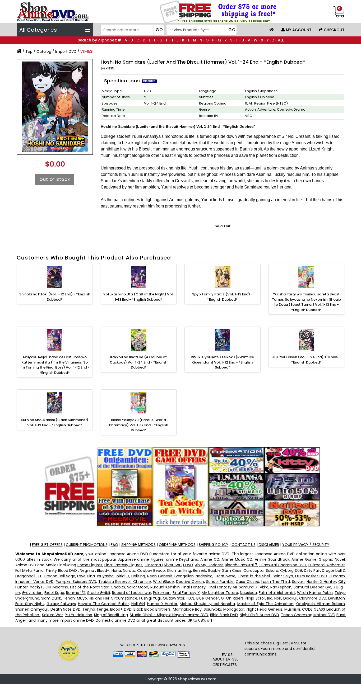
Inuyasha (105, 576)
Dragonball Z (333, 570)
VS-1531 (86, 51)
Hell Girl (138, 603)
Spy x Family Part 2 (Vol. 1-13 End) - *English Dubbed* (222, 297)
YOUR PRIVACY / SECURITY (305, 544)
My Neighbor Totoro (220, 592)
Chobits (118, 587)
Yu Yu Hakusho (78, 614)
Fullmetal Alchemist (326, 565)
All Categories (38, 30)
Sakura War (52, 614)
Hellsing (138, 576)
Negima (87, 570)
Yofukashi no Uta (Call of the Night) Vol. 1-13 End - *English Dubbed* (138, 297)
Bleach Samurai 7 (241, 565)
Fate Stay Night (29, 603)
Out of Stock (54, 180)
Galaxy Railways (61, 603)
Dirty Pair (312, 570)
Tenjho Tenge (95, 609)
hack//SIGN (40, 587)
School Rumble (220, 581)
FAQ (114, 544)
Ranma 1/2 (75, 592)
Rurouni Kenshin (165, 587)
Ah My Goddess (209, 565)
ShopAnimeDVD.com (197, 679)
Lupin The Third (275, 581)
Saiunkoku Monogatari (224, 609)
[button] (228, 641)
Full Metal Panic (29, 570)
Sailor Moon (138, 587)
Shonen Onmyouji (31, 609)
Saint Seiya (283, 576)
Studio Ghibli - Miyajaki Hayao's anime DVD (169, 614)
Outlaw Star (173, 598)
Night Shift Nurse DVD (259, 614)
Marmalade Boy (187, 609)
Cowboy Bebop (151, 570)
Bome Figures (90, 565)
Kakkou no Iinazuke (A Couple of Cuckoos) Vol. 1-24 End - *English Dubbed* (138, 362)
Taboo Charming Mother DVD (308, 614)
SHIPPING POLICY (213, 544)
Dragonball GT (28, 576)
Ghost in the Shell (254, 576)
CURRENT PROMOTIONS (87, 544)
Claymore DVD (312, 598)
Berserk (199, 570)
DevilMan (336, 598)
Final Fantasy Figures (123, 565)
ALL (281, 40)
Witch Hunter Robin (314, 592)
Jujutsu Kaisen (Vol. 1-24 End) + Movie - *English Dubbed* (306, 360)
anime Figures (150, 559)
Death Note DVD (65, 609)
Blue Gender (207, 598)
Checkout (334, 29)
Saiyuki (298, 581)
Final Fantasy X (186, 592)
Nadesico (204, 576)
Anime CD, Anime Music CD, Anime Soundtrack (244, 559)
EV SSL (228, 654)
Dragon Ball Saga (59, 576)
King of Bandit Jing (111, 614)
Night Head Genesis (265, 609)
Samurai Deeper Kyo (312, 587)
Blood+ (103, 570)
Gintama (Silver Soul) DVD (169, 565)
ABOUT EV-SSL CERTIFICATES (225, 662)
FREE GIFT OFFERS (47, 544)
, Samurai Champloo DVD (282, 565)
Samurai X (248, 587)
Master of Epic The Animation (265, 603)
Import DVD (65, 51)
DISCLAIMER (268, 544)
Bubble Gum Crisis (225, 570)
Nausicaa (248, 592)
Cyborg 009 (291, 570)
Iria (269, 598)
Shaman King (179, 570)
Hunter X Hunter (321, 581)
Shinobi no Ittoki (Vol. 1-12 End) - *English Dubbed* (54, 297)
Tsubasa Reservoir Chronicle (124, 581)
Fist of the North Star (89, 587)
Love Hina (86, 576)
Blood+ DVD (120, 609)
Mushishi (292, 609)
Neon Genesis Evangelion (170, 576)
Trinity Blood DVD (61, 570)
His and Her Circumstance (113, 598)
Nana (116, 570)
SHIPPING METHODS (138, 544)
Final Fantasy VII (222, 587)
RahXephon (280, 587)
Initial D (122, 576)
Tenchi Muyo (75, 598)
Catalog (43, 51)
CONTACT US (244, 544)
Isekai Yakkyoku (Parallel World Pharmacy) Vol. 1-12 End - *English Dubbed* (138, 425)
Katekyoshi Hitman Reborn (320, 603)
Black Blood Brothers (152, 609)
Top (29, 51)
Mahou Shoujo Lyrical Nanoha (207, 603)
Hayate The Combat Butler (103, 603)
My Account (298, 29)
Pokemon (161, 592)
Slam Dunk (51, 598)
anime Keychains (182, 559)
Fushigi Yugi (150, 598)
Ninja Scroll (255, 598)
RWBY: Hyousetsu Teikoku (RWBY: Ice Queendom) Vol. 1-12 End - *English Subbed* (222, 362)
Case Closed (247, 581)
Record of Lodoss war (131, 592)
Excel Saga (54, 592)
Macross (60, 587)
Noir (277, 598)
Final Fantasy (194, 587)
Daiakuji (290, 598)
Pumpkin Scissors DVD (76, 581)
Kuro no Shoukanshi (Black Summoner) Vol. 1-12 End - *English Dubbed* (54, 422)
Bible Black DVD (224, 614)
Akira (264, 587)
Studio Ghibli (98, 592)
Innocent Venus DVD (34, 581)
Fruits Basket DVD (311, 576)
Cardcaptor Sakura (260, 570)
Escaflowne (225, 576)
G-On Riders (232, 598)
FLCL (191, 598)
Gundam (336, 576)
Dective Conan (190, 581)
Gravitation (32, 592)
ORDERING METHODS (177, 544)
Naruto (129, 570)
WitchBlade (163, 581)
